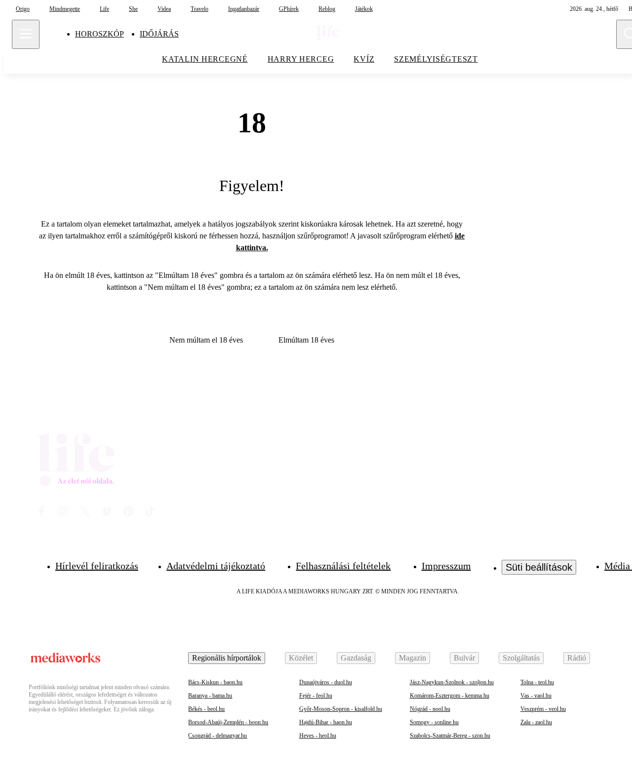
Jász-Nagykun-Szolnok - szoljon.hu (452, 682)
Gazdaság (356, 658)
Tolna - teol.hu (537, 682)
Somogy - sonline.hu (434, 722)
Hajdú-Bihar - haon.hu (325, 722)
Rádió (576, 658)
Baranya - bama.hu (210, 695)
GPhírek (289, 8)
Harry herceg (301, 59)
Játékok (364, 8)
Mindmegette (64, 8)
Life (104, 8)
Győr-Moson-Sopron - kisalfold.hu (340, 708)
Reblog (326, 8)
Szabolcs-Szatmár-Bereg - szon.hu (450, 735)
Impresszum (446, 565)
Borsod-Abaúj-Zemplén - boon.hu (228, 722)
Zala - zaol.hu (536, 722)
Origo (23, 8)
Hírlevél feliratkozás (96, 565)
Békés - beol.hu (206, 708)
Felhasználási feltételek (343, 565)
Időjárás (159, 34)
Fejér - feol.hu (315, 695)
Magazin (412, 658)
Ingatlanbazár (243, 8)
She (133, 8)
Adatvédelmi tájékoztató (215, 565)
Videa (164, 8)
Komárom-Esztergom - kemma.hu (449, 695)
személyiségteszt (436, 59)
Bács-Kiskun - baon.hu (215, 682)
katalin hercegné (205, 59)
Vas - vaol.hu (536, 695)
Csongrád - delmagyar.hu (217, 735)
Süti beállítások (539, 567)
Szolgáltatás (521, 658)
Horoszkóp (99, 34)
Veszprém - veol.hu (543, 708)
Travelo (199, 8)
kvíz (364, 59)
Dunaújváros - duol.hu (325, 682)
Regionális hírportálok (226, 658)
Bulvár (464, 658)
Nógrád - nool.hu (430, 708)
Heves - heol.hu (317, 735)
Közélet (301, 658)
